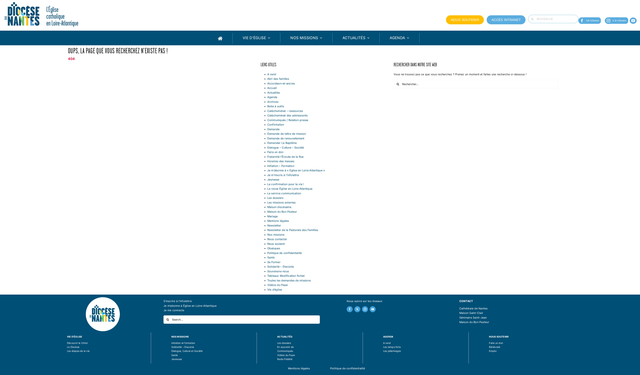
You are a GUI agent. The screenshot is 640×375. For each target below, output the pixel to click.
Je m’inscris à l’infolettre (283, 175)
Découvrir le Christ (77, 343)
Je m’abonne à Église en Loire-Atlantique (190, 305)
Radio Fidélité (284, 359)
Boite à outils (275, 106)
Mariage (272, 216)
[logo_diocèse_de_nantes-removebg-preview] (103, 297)
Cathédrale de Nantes (473, 308)
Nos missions (275, 234)
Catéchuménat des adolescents (287, 115)
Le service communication (284, 193)
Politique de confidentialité (284, 253)
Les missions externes (281, 202)
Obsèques (273, 248)
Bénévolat (494, 347)
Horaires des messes (280, 161)
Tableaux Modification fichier (286, 275)
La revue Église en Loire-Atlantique (289, 188)
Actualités (273, 92)
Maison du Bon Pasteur (282, 211)
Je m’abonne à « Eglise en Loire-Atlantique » (296, 170)
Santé (270, 257)
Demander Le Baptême (282, 143)
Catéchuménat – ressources (285, 111)
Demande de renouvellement (285, 138)
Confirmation (275, 124)
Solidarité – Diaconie (280, 266)
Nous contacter (277, 239)
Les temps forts (392, 347)
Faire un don (275, 152)
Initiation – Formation (280, 166)
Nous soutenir (276, 243)
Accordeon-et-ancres (281, 83)
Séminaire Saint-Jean (473, 317)
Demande (273, 129)
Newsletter (274, 225)
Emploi (492, 351)
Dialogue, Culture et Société (187, 351)
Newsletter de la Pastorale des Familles (292, 230)
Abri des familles (278, 78)
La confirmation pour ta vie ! (285, 184)
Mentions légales (278, 220)
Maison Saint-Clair (471, 313)
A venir (271, 74)
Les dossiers (275, 197)
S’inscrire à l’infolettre (178, 301)
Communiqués (285, 351)
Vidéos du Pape (277, 285)
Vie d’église (274, 289)
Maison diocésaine (279, 207)
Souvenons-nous (278, 271)
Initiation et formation (183, 343)
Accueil (272, 88)
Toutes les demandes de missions (289, 280)
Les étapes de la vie (78, 351)
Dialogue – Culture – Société (285, 147)
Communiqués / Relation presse (287, 120)
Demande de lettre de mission (286, 133)
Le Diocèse (73, 347)
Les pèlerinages (392, 351)
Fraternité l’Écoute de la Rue (285, 156)
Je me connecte (174, 310)
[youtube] (633, 20)
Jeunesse (273, 179)
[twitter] (357, 309)
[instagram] (608, 20)
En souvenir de (285, 347)
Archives (272, 101)
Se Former (273, 262)
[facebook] (582, 20)
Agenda (272, 97)
